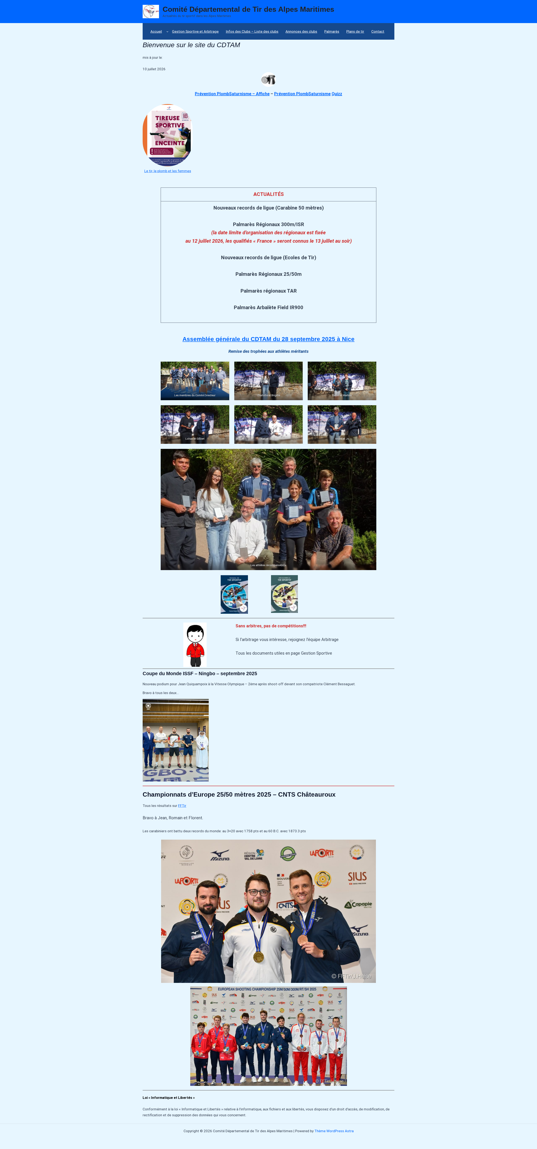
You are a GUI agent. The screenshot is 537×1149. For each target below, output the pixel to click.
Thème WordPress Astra (334, 1131)
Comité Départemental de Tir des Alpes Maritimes (248, 9)
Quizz (337, 93)
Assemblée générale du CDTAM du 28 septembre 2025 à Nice (268, 339)
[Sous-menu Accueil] (167, 31)
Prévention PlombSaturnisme (302, 93)
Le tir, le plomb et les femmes (167, 171)
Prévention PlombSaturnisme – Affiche (232, 93)
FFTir (182, 806)
